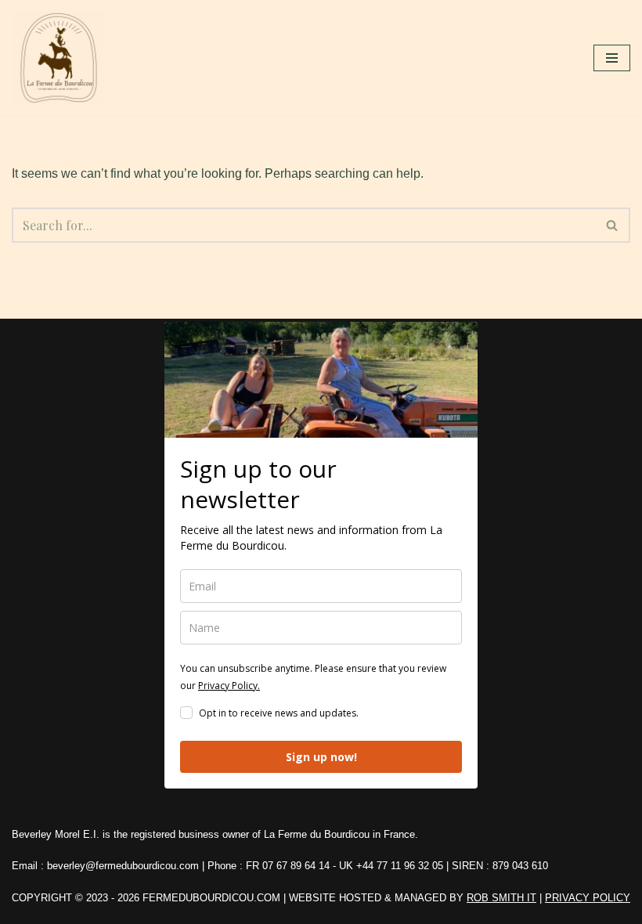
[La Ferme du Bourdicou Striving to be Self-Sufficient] (63, 58)
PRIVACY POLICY (587, 898)
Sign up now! (321, 756)
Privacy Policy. (229, 685)
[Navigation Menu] (611, 58)
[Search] (612, 225)
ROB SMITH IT (501, 898)
